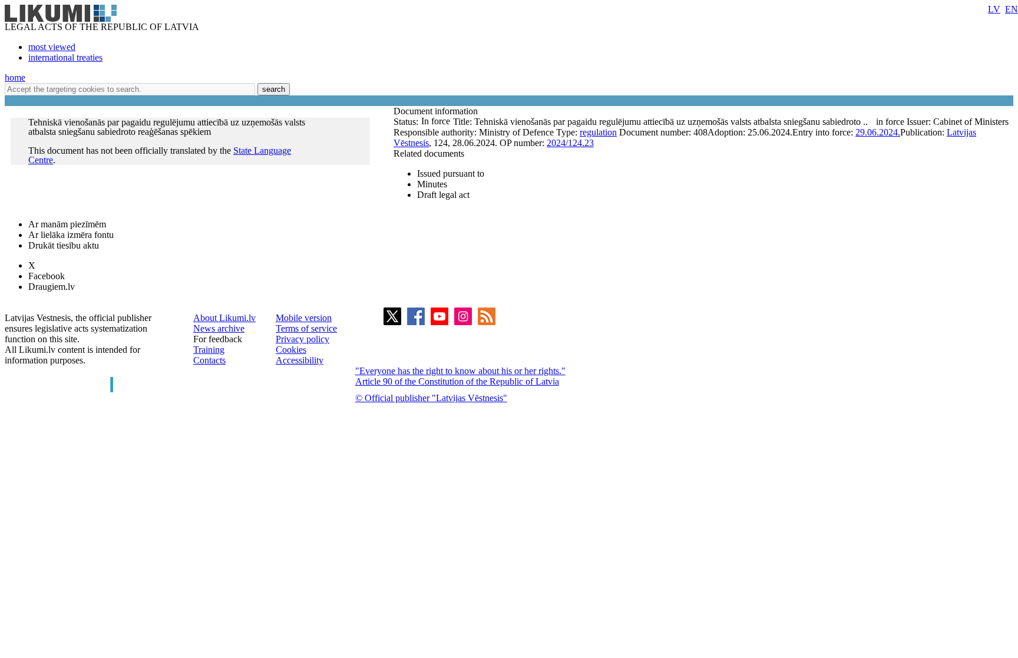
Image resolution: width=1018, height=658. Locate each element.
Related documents (429, 153)
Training (208, 350)
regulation (598, 132)
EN (1011, 9)
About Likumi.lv (224, 318)
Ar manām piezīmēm (67, 224)
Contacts (209, 360)
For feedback (217, 339)
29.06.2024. (877, 132)
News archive (218, 328)
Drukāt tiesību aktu (63, 245)
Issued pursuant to (450, 173)
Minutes (432, 184)
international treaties (65, 57)
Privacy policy (302, 339)
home (15, 77)
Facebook (46, 276)
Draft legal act (443, 195)
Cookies (291, 350)
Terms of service (306, 328)
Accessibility (299, 360)
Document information (437, 111)
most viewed (51, 47)
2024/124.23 (570, 143)
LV (994, 9)
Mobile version (304, 318)
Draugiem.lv (51, 287)
